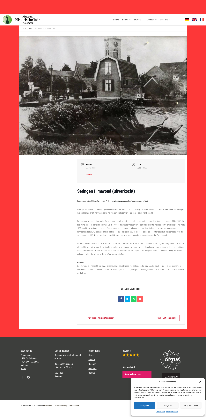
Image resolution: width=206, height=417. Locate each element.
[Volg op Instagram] (28, 377)
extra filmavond (119, 201)
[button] (200, 381)
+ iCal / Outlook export (166, 318)
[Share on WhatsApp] (133, 299)
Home (24, 28)
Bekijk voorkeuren (191, 405)
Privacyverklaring (172, 412)
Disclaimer (48, 406)
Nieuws (116, 19)
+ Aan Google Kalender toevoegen (100, 318)
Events (30, 28)
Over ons (164, 19)
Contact (91, 373)
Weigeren (168, 405)
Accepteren (144, 405)
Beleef (125, 19)
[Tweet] (127, 299)
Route (23, 368)
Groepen (150, 19)
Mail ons (24, 365)
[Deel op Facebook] (121, 299)
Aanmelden (130, 374)
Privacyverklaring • (61, 406)
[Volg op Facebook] (23, 377)
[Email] (140, 299)
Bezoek (137, 19)
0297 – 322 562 (31, 361)
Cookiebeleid (160, 412)
